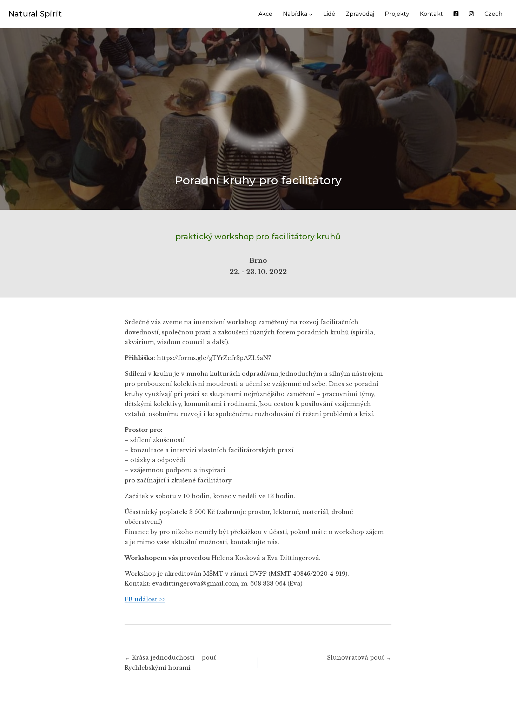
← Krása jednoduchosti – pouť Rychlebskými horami (170, 662)
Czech (493, 14)
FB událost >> (145, 599)
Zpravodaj (360, 14)
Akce (265, 14)
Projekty (397, 14)
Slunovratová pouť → (359, 657)
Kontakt (431, 14)
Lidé (329, 14)
